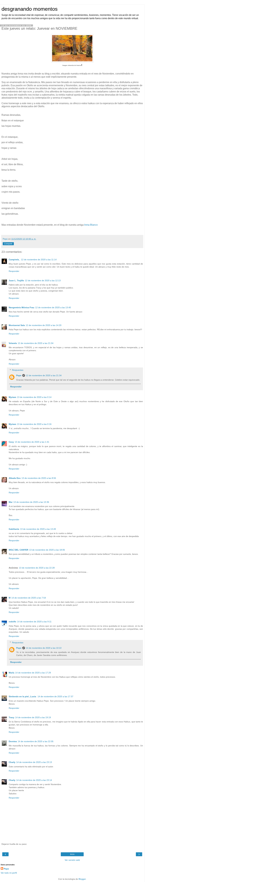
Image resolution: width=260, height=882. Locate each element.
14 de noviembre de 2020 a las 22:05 (35, 741)
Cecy (11, 442)
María (11, 672)
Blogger (82, 879)
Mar (10, 502)
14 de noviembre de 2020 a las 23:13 (34, 762)
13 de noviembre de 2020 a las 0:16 (34, 424)
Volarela (13, 343)
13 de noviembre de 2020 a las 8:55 (39, 478)
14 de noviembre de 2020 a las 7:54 (28, 598)
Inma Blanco (91, 225)
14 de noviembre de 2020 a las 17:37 (55, 696)
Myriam (12, 397)
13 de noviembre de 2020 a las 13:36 (31, 502)
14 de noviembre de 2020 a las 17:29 (33, 672)
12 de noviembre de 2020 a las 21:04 (35, 343)
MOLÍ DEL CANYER (18, 550)
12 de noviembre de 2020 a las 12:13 (43, 280)
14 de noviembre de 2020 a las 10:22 (44, 648)
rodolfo (12, 621)
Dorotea (13, 741)
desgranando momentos (30, 9)
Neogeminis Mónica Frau (21, 307)
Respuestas (17, 370)
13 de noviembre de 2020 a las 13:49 (38, 529)
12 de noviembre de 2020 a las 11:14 (39, 259)
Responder (14, 271)
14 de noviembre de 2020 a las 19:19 (33, 717)
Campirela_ (14, 259)
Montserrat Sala (17, 325)
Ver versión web (72, 860)
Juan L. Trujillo (16, 280)
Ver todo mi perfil (9, 873)
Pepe (18, 375)
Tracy (11, 717)
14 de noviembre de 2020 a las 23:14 (34, 780)
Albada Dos (15, 478)
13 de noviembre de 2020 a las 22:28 (37, 568)
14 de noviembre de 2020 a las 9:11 (34, 621)
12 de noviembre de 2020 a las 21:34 (44, 375)
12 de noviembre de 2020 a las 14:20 (43, 325)
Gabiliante (14, 529)
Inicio (72, 854)
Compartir (8, 244)
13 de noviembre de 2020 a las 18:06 (47, 550)
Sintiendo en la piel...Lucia (23, 696)
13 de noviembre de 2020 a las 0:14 (34, 397)
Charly (12, 762)
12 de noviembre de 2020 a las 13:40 (53, 307)
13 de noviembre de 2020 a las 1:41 (32, 442)
